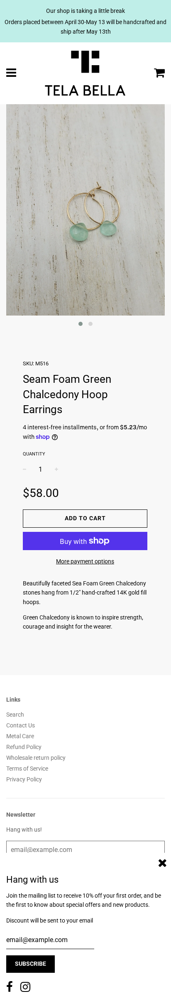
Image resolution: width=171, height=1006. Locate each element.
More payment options (85, 561)
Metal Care (20, 736)
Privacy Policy (24, 779)
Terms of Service (27, 768)
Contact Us (20, 725)
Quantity (34, 454)
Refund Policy (24, 747)
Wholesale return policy (36, 757)
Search (15, 714)
